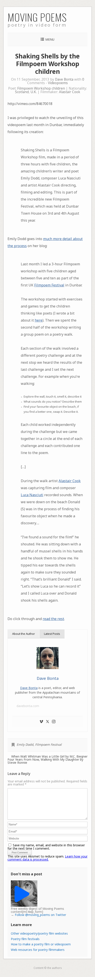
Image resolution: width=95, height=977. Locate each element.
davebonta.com (28, 706)
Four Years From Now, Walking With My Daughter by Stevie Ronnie (45, 761)
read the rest (53, 618)
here (38, 320)
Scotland (22, 92)
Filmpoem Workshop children (41, 88)
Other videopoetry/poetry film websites (39, 933)
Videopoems (58, 83)
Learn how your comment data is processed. (47, 857)
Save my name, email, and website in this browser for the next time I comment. (46, 846)
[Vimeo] (41, 722)
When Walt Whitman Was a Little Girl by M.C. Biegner (49, 756)
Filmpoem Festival (49, 285)
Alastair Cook (69, 92)
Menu (49, 39)
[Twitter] (47, 722)
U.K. (33, 92)
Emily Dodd (25, 744)
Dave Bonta (64, 79)
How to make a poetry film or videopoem (41, 944)
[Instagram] (54, 722)
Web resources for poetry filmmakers (38, 950)
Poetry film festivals (25, 939)
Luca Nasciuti (32, 494)
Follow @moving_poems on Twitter (40, 915)
